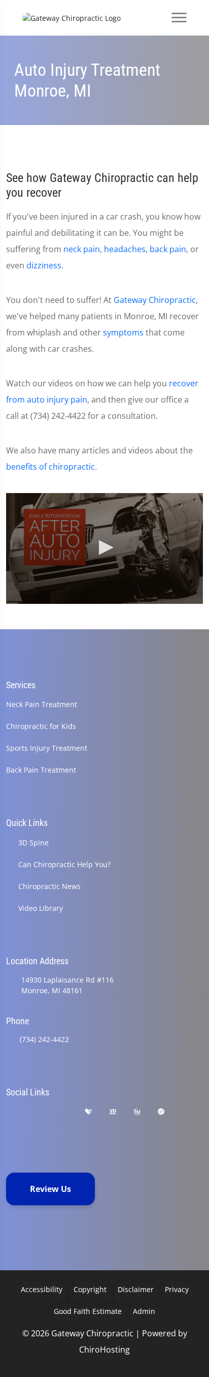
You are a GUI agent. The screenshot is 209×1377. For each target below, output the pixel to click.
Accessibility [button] (41, 1289)
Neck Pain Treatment (41, 704)
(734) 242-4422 (44, 1039)
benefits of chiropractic (50, 466)
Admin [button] (144, 1311)
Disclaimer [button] (136, 1289)
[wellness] (137, 1112)
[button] (104, 547)
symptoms (123, 332)
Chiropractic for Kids (41, 726)
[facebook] (37, 1112)
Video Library (40, 908)
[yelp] (62, 1112)
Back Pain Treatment (41, 770)
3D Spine (33, 842)
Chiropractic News (49, 886)
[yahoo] (10, 1124)
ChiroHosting (104, 1349)
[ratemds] (161, 1112)
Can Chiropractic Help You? (64, 864)
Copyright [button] (90, 1289)
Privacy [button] (177, 1289)
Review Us (50, 1189)
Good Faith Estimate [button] (88, 1311)
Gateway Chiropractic (155, 299)
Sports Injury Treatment (46, 748)
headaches (125, 249)
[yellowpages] (112, 1112)
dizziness (43, 265)
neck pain (81, 249)
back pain (168, 249)
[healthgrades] (88, 1112)
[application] (104, 548)
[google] (10, 1112)
